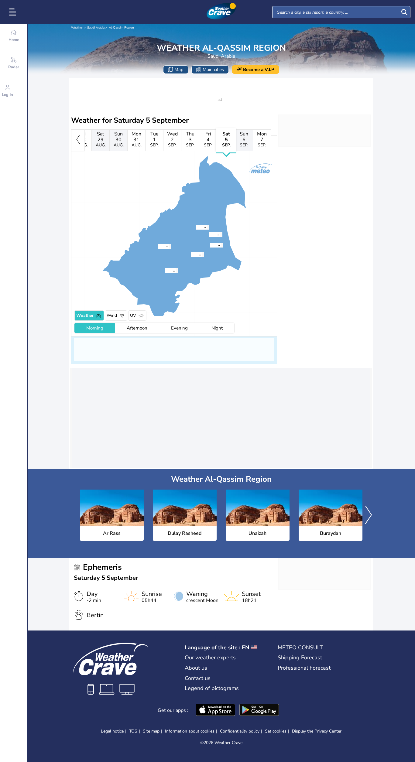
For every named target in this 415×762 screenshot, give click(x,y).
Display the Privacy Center (316, 731)
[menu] (14, 12)
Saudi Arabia (96, 28)
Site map (151, 731)
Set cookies (275, 731)
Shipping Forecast (300, 657)
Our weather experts (210, 657)
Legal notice (112, 731)
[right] (368, 515)
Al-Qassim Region (121, 28)
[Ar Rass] (191, 254)
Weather (77, 28)
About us (196, 667)
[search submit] (404, 12)
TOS (133, 731)
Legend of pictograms (212, 688)
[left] (78, 140)
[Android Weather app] (259, 710)
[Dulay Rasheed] (165, 270)
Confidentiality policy (239, 731)
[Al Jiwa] (196, 227)
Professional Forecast (304, 667)
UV (133, 315)
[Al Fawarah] (158, 246)
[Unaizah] (210, 245)
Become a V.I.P (258, 70)
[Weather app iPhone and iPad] (215, 710)
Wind (112, 315)
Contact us (198, 678)
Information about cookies (189, 731)
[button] (191, 254)
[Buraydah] (209, 234)
